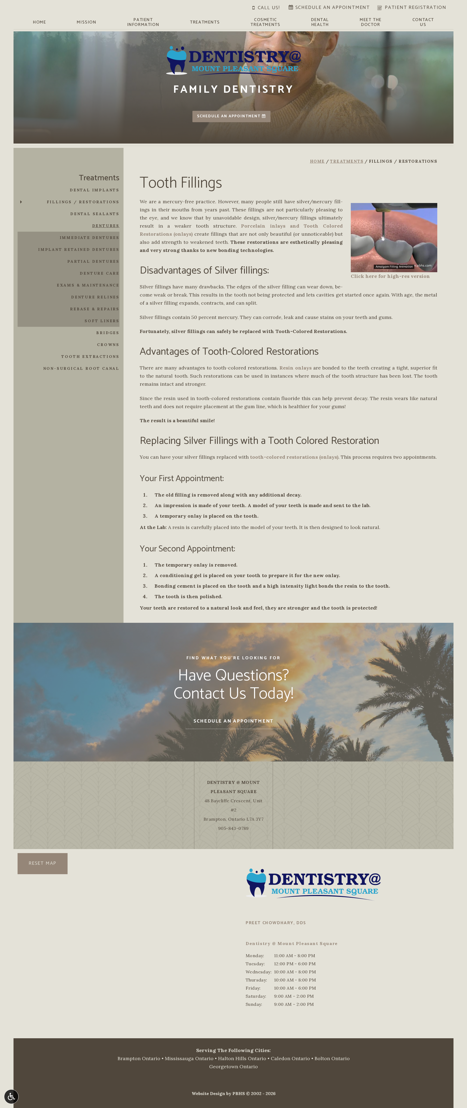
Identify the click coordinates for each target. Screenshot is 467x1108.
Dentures (105, 225)
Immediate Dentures (89, 237)
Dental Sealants (94, 213)
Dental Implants (94, 190)
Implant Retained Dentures (78, 249)
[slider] (394, 268)
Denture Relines (95, 297)
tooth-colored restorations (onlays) (294, 457)
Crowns (108, 344)
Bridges (107, 332)
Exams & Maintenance (88, 285)
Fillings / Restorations (83, 201)
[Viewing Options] (11, 1096)
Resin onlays (295, 368)
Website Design (208, 1093)
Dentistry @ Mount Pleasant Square (292, 943)
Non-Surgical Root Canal (81, 368)
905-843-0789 (233, 828)
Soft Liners (102, 320)
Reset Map (42, 863)
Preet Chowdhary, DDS (276, 923)
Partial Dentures (93, 261)
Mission (86, 22)
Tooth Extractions (90, 356)
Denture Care (99, 273)
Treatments (205, 22)
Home (39, 22)
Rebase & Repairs (94, 309)
